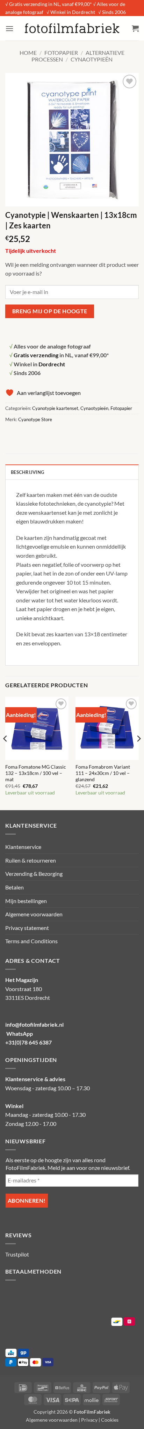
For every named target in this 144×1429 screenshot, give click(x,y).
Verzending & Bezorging (34, 873)
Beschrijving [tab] (27, 472)
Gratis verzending (36, 355)
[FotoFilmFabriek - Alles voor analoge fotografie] (72, 28)
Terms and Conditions (31, 941)
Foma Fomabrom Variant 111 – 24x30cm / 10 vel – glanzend (102, 773)
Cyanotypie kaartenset (55, 408)
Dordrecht (51, 364)
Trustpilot (17, 1254)
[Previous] (5, 752)
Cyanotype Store (35, 419)
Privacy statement (27, 927)
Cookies (109, 1420)
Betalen (14, 887)
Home (28, 52)
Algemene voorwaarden (34, 914)
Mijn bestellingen (26, 900)
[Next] (138, 752)
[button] (9, 28)
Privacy (89, 1420)
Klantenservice (23, 846)
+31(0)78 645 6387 (28, 1042)
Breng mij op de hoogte (49, 311)
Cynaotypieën (92, 59)
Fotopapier (61, 52)
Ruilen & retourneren (30, 860)
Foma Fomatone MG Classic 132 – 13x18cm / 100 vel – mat (35, 773)
